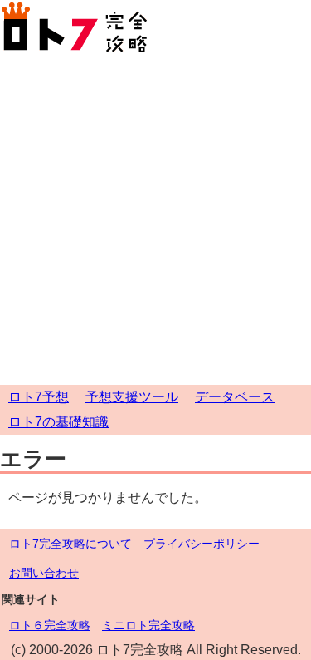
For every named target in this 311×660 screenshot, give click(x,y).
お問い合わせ (44, 572)
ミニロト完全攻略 (148, 625)
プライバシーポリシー (201, 543)
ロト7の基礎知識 (58, 422)
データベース (235, 397)
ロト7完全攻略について (70, 543)
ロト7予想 (38, 397)
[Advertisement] (155, 221)
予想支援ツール (131, 397)
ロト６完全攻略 (49, 625)
